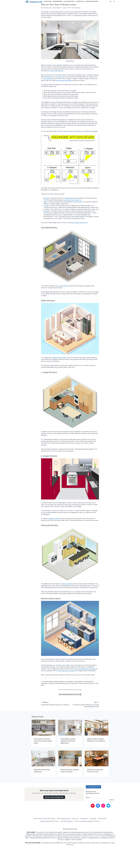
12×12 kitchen (47, 78)
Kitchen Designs (76, 7)
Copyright (93, 818)
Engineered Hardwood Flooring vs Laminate (55, 704)
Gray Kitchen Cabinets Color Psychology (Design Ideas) (43, 741)
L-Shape (46, 205)
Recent (96, 1)
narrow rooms (78, 202)
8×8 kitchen (49, 76)
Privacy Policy (102, 818)
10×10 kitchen (60, 76)
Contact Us (75, 818)
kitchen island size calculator (66, 670)
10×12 (96, 76)
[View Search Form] (110, 1)
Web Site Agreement (67, 821)
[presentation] (43, 727)
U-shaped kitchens (53, 518)
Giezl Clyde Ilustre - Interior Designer (52, 7)
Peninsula (47, 211)
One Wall (46, 198)
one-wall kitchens (62, 286)
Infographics (84, 818)
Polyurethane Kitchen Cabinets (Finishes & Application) (68, 741)
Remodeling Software (92, 793)
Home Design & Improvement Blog (44, 818)
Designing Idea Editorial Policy (49, 821)
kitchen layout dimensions (64, 80)
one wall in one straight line (72, 200)
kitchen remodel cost (56, 70)
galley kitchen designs (59, 357)
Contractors (89, 1)
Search (88, 797)
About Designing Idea (63, 818)
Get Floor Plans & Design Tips (54, 797)
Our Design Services (93, 787)
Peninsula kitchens (67, 584)
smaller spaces (68, 198)
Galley (45, 202)
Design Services (91, 791)
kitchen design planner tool (79, 222)
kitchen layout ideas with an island (84, 669)
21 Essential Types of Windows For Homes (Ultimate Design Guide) (85, 704)
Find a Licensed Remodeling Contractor (87, 821)
